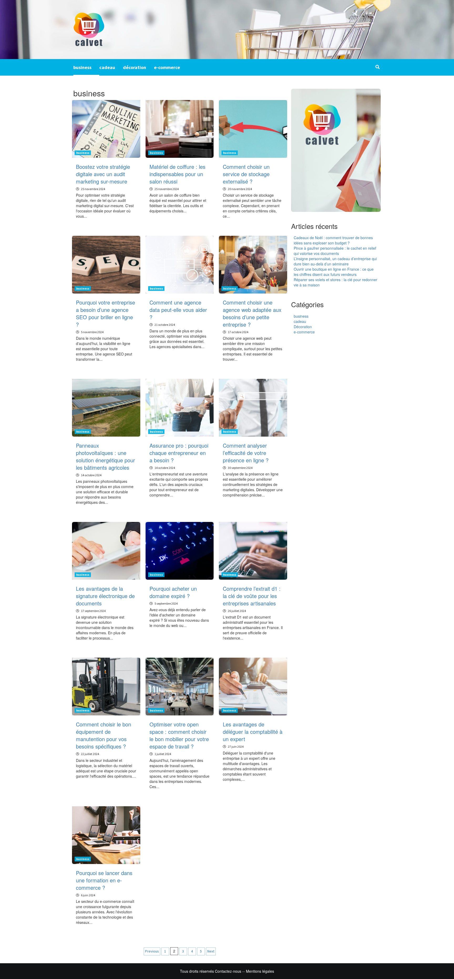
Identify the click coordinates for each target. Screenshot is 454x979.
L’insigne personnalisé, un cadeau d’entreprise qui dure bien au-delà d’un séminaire (335, 261)
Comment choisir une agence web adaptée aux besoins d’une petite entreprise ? (252, 313)
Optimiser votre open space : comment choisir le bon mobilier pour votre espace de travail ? (179, 735)
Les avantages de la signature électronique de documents (105, 596)
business (82, 67)
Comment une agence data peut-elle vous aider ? (178, 310)
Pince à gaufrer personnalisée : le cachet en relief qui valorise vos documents (335, 250)
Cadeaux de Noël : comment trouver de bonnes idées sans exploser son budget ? (333, 240)
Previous (152, 951)
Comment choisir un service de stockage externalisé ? (246, 174)
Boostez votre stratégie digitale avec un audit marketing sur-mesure (103, 174)
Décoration (303, 326)
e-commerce (167, 67)
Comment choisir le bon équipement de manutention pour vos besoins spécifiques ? (103, 735)
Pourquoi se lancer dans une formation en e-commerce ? (104, 880)
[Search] (377, 67)
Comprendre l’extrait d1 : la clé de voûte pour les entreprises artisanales (252, 596)
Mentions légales (260, 971)
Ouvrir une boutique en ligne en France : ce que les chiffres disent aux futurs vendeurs (334, 271)
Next (210, 951)
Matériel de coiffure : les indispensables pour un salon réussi (177, 174)
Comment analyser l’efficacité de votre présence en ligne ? (246, 453)
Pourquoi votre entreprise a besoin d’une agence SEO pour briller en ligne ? (105, 313)
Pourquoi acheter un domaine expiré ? (173, 592)
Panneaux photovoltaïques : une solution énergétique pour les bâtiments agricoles (105, 456)
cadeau (107, 67)
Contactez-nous (228, 971)
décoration (134, 67)
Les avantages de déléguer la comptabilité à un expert (252, 731)
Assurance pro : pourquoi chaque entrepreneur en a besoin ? (178, 453)
